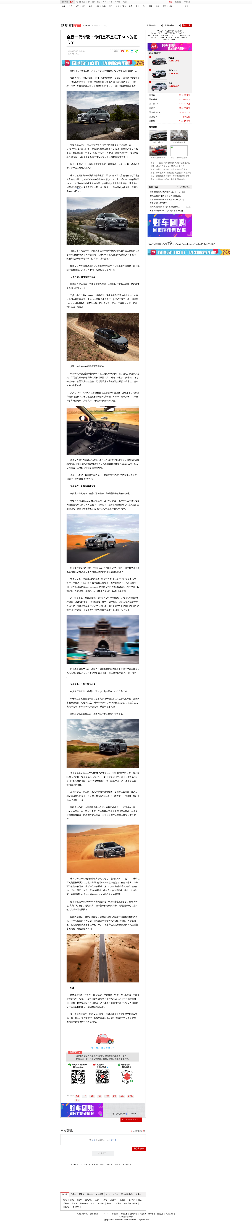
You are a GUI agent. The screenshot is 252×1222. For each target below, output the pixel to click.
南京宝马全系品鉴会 (179, 158)
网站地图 (187, 2)
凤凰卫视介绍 (170, 1214)
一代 (84, 1096)
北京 (71, 2)
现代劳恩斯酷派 (130, 1203)
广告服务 (115, 1214)
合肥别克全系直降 (158, 158)
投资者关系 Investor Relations (100, 1214)
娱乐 (83, 6)
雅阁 (65, 1200)
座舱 (122, 1096)
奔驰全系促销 (158, 142)
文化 (137, 6)
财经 (77, 6)
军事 (150, 6)
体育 (90, 6)
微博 (93, 2)
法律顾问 (151, 1214)
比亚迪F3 (84, 1203)
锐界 (170, 83)
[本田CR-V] (159, 74)
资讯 (70, 6)
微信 (98, 2)
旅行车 (115, 1194)
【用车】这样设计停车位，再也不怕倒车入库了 (168, 169)
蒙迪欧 (79, 1200)
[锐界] (159, 86)
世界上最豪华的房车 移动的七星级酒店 (166, 196)
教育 (130, 6)
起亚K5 (113, 1200)
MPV (108, 1194)
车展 (104, 2)
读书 (124, 6)
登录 (170, 2)
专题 (110, 2)
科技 (117, 6)
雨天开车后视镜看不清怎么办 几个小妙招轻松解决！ (167, 192)
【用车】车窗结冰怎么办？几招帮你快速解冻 (167, 179)
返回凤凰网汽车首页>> (131, 1120)
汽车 (104, 6)
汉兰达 (171, 58)
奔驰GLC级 (156, 112)
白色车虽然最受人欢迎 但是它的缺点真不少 (167, 200)
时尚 (97, 6)
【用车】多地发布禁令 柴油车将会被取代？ (166, 166)
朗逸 (153, 121)
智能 (114, 1096)
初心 (77, 1100)
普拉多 (66, 1203)
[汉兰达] (159, 61)
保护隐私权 (133, 1214)
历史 (144, 6)
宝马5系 (132, 1200)
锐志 (140, 1200)
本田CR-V (173, 70)
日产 (97, 71)
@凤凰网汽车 (121, 1114)
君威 (72, 1200)
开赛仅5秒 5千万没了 (158, 203)
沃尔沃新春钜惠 (179, 142)
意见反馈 (160, 1214)
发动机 (130, 1096)
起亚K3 (98, 1200)
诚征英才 (124, 1214)
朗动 (109, 1203)
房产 (110, 6)
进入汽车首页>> (183, 187)
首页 (63, 6)
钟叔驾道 (75, 54)
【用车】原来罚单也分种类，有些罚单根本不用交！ (170, 176)
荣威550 (76, 1207)
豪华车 (90, 1194)
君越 (92, 1203)
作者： (113, 1114)
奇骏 (77, 1096)
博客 (157, 6)
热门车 (64, 1194)
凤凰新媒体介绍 (82, 1214)
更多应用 (82, 2)
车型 (107, 1096)
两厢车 (81, 1194)
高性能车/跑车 (127, 1194)
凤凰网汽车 (68, 26)
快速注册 (178, 2)
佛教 (170, 6)
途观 (153, 95)
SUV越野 (99, 1194)
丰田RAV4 (155, 104)
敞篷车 (138, 1194)
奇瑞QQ (66, 1207)
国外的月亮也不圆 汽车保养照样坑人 (165, 207)
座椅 (92, 1096)
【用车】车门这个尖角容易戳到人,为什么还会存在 (169, 163)
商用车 (125, 2)
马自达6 (122, 1200)
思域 (105, 1200)
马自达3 (101, 1203)
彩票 (164, 6)
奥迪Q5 (154, 117)
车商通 (117, 2)
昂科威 (154, 99)
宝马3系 (88, 1200)
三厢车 (73, 1194)
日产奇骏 (89, 673)
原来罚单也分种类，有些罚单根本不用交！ (167, 211)
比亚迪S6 (117, 1203)
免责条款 (143, 1214)
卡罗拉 (74, 1203)
